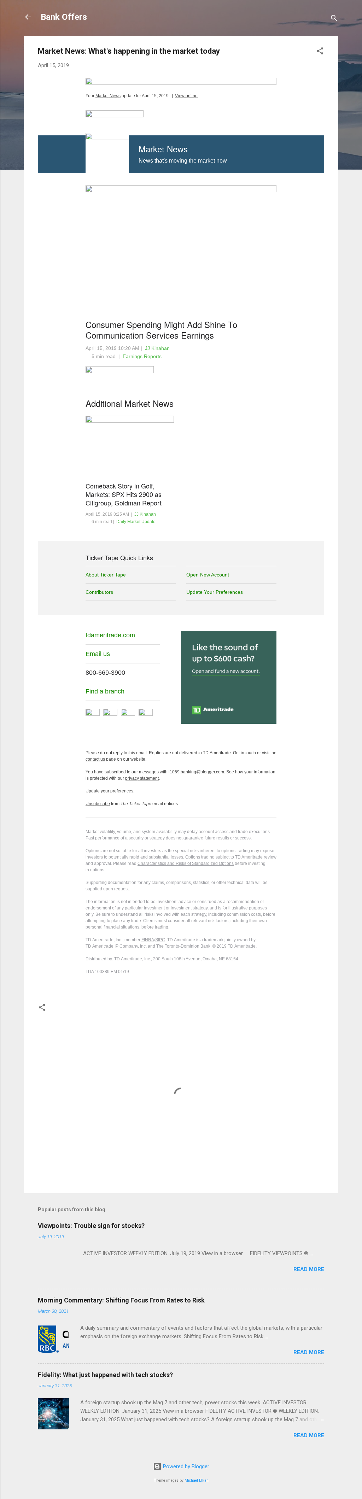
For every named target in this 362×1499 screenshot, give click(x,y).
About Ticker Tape (106, 575)
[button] (320, 52)
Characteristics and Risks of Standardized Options (186, 863)
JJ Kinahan (157, 348)
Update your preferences (109, 791)
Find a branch (105, 691)
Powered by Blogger (185, 1466)
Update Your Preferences (214, 592)
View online (186, 95)
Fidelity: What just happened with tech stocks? (105, 1374)
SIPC (160, 939)
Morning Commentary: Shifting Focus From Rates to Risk (121, 1300)
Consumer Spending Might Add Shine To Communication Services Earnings (161, 329)
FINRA (147, 939)
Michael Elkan (197, 1480)
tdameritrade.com (110, 635)
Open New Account (207, 575)
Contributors (99, 592)
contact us (95, 759)
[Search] (334, 19)
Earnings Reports (142, 356)
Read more (308, 1269)
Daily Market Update (136, 521)
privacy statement (142, 778)
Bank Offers (64, 17)
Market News (108, 95)
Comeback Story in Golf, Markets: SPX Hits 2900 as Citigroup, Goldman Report (124, 494)
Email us (98, 653)
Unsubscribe (98, 803)
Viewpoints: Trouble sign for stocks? (91, 1225)
